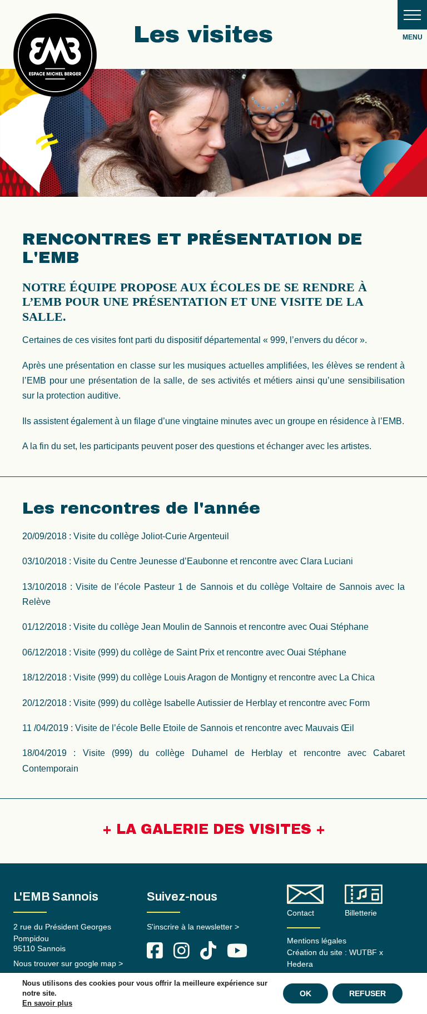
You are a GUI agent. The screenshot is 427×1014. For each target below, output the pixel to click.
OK (305, 993)
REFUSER (367, 993)
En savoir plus (47, 1003)
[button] (412, 14)
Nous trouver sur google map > (68, 963)
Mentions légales (316, 940)
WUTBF (363, 952)
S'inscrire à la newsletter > (193, 926)
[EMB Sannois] (55, 59)
